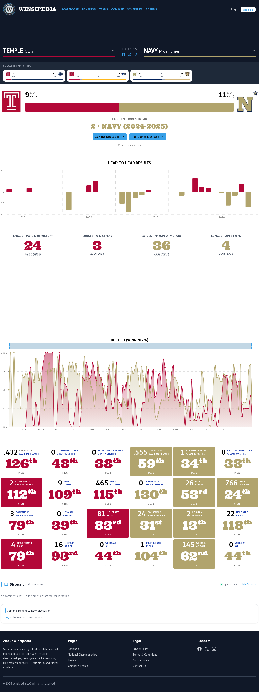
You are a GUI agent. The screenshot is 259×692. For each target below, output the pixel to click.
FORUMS (151, 9)
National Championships (82, 654)
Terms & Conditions (145, 654)
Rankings (73, 649)
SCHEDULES (135, 9)
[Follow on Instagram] (135, 54)
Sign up (248, 9)
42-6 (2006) (161, 254)
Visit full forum (249, 584)
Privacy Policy (140, 649)
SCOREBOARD (70, 9)
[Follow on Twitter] (129, 54)
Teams (72, 660)
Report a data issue (131, 145)
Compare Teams (78, 666)
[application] (129, 195)
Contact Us (139, 666)
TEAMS (103, 9)
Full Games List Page (145, 137)
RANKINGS (89, 9)
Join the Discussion (107, 137)
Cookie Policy (141, 660)
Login (234, 9)
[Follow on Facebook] (123, 54)
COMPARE (117, 9)
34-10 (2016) (33, 254)
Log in (8, 617)
